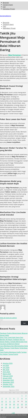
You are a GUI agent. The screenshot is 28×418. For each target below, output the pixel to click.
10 (2, 401)
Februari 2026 (8, 376)
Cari (1, 320)
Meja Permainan (14, 55)
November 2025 (8, 382)
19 (10, 404)
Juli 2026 (6, 365)
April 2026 (6, 372)
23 (26, 404)
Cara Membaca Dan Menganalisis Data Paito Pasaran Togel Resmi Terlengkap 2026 (14, 348)
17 (2, 404)
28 (18, 407)
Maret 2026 (7, 374)
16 (26, 401)
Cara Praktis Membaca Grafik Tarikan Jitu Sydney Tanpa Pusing (13, 353)
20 (14, 404)
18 (6, 404)
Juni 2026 (6, 367)
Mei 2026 (6, 370)
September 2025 (8, 386)
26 (10, 407)
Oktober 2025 (8, 384)
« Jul (13, 413)
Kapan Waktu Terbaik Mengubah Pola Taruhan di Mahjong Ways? (13, 343)
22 (22, 404)
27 (14, 407)
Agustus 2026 (8, 363)
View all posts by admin (8, 318)
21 (18, 404)
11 (6, 401)
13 (14, 401)
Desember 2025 (8, 380)
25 (6, 407)
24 (2, 407)
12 (10, 401)
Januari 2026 (7, 378)
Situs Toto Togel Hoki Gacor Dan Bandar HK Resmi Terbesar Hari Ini (12, 338)
